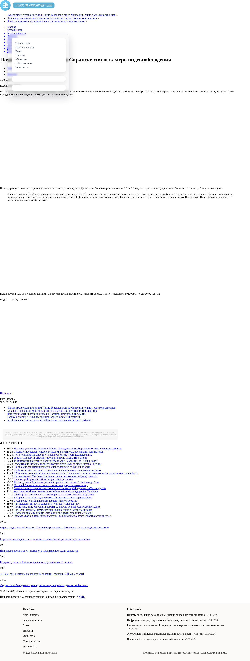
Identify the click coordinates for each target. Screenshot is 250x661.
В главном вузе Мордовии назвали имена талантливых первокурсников (55, 476)
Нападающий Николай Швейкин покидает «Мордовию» (47, 503)
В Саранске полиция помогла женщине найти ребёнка (45, 500)
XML (82, 596)
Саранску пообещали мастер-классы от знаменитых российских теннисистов (52, 18)
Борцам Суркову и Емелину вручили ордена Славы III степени (43, 416)
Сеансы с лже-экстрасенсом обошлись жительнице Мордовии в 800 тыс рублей (60, 488)
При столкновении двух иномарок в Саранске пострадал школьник (46, 21)
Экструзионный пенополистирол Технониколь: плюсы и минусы (165, 633)
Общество (29, 635)
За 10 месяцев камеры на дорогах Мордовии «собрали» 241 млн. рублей (49, 419)
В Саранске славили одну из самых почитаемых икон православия (52, 497)
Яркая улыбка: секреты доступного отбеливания (64, 437)
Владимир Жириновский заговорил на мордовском (43, 479)
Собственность (31, 641)
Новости (28, 630)
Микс (26, 625)
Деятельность (31, 614)
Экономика (29, 646)
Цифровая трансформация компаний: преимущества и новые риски (87, 432)
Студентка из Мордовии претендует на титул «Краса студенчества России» (57, 463)
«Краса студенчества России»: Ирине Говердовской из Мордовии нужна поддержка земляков (61, 14)
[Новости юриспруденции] (27, 9)
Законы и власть (32, 620)
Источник (6, 393)
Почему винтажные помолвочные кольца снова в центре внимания (33, 432)
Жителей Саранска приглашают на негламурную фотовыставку (51, 485)
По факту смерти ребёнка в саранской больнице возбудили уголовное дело (57, 470)
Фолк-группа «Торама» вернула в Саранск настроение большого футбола (56, 482)
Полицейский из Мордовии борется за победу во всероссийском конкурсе (57, 506)
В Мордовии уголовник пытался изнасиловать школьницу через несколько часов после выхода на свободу (75, 473)
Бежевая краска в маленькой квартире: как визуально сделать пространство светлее (38, 434)
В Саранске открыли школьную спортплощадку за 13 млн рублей (52, 466)
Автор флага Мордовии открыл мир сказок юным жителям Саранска (54, 494)
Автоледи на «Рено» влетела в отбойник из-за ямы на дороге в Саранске (55, 491)
